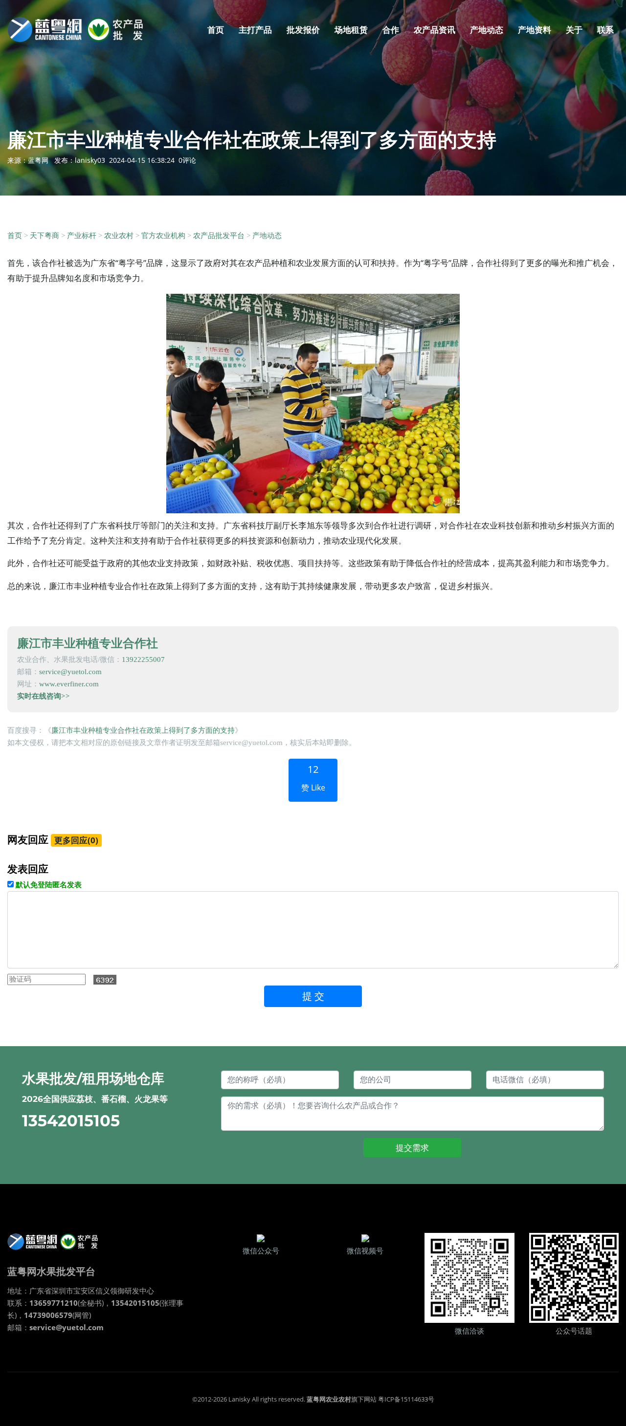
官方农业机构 (163, 236)
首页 (215, 29)
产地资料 (534, 29)
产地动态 (486, 29)
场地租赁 (351, 29)
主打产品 (255, 29)
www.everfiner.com (69, 684)
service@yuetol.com (70, 672)
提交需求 (412, 1147)
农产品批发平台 (219, 236)
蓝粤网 (38, 160)
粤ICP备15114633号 (406, 1398)
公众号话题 (574, 1331)
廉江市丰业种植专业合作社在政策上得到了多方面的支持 (143, 730)
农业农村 (119, 236)
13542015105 (71, 1120)
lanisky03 (90, 160)
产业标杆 (81, 236)
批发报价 (303, 29)
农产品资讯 (434, 29)
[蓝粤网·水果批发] (56, 1241)
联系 (605, 29)
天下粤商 (44, 236)
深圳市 (62, 1290)
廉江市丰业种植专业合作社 (87, 643)
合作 (390, 29)
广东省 (40, 1290)
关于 (574, 29)
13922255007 (143, 659)
